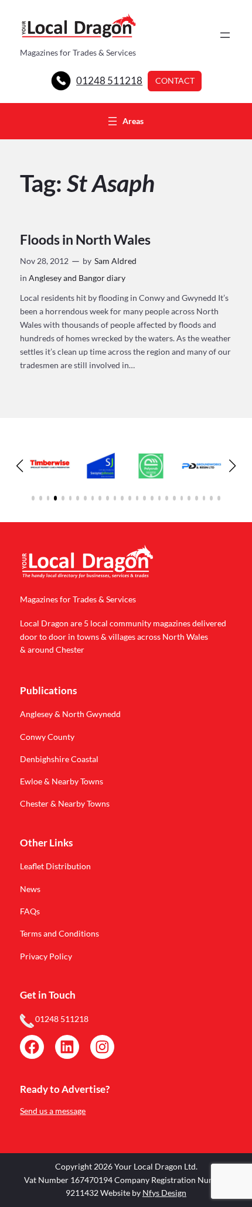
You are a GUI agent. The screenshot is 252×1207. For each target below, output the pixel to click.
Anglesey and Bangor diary (77, 278)
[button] (33, 498)
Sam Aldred (115, 261)
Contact (175, 80)
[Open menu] (225, 35)
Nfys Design (164, 1193)
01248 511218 (109, 80)
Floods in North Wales (85, 240)
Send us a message (53, 1111)
